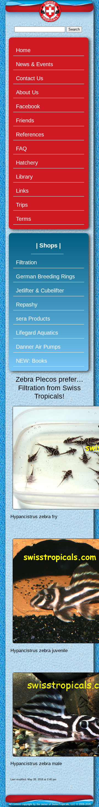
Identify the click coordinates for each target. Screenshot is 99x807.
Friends (25, 120)
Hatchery (27, 163)
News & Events (34, 64)
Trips (22, 205)
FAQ (21, 149)
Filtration (26, 262)
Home (23, 50)
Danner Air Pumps (38, 347)
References (30, 134)
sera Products (33, 319)
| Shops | (48, 245)
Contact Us (29, 78)
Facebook (28, 106)
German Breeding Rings (45, 276)
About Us (27, 92)
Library (24, 177)
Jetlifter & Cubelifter (40, 290)
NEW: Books (31, 361)
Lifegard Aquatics (37, 333)
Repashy (26, 305)
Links (22, 191)
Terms (23, 219)
